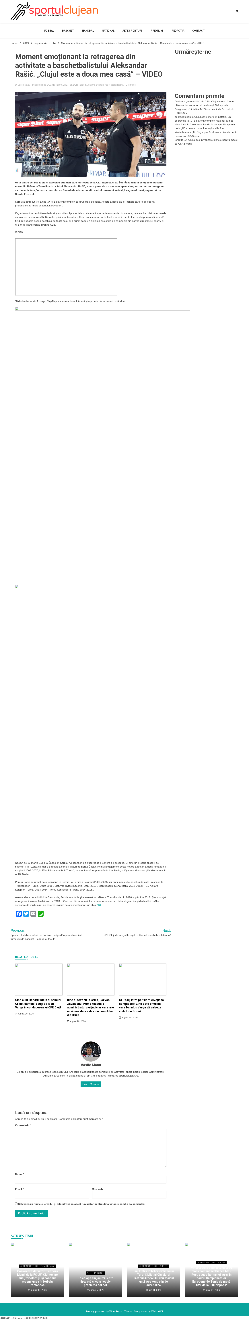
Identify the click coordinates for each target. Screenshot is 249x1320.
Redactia (178, 30)
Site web (97, 1189)
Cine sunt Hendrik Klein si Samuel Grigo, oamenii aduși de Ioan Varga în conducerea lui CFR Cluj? (38, 1003)
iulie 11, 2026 (154, 1290)
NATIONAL (108, 30)
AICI (99, 904)
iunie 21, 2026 (212, 1290)
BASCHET (68, 30)
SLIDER (74, 85)
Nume (19, 1174)
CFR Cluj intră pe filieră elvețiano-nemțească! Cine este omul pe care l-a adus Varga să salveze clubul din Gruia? (142, 1005)
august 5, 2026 (96, 1290)
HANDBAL (88, 30)
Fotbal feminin (47, 1266)
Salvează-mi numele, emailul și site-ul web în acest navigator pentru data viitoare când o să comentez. (81, 1203)
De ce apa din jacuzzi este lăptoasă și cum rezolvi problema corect (95, 1281)
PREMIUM (157, 30)
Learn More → (90, 1084)
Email (19, 1189)
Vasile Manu (24, 85)
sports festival (117, 85)
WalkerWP (157, 1311)
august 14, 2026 (38, 1290)
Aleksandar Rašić (95, 85)
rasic (107, 85)
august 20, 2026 (25, 1013)
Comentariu (23, 1125)
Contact (198, 30)
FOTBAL (49, 30)
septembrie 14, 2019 (45, 85)
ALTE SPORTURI (132, 30)
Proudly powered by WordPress (104, 1311)
